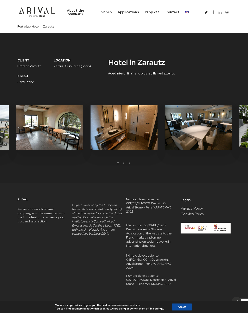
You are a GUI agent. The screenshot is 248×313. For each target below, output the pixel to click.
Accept (182, 307)
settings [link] (158, 308)
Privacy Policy (192, 208)
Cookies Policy (192, 214)
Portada (23, 26)
